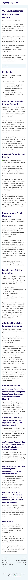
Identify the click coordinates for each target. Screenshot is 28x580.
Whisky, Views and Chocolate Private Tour (21, 561)
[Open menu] (25, 3)
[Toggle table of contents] (23, 65)
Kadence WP (16, 576)
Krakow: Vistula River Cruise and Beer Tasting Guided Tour (7, 562)
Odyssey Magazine (8, 20)
